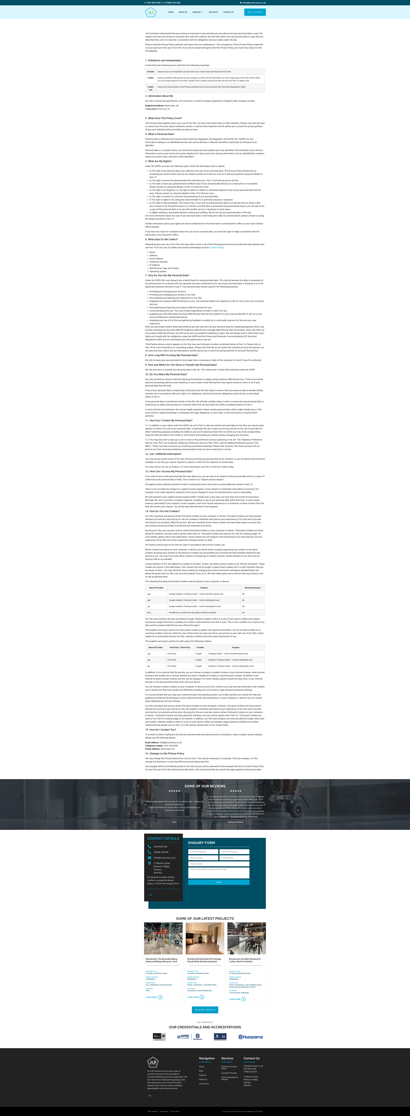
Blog (201, 1071)
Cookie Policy (216, 247)
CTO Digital (259, 1111)
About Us (183, 12)
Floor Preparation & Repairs (229, 1078)
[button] (145, 804)
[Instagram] (150, 894)
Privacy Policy (175, 1111)
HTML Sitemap (152, 1111)
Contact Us (228, 12)
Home (170, 12)
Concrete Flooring (229, 1073)
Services (197, 12)
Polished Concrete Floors (229, 1067)
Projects (213, 12)
